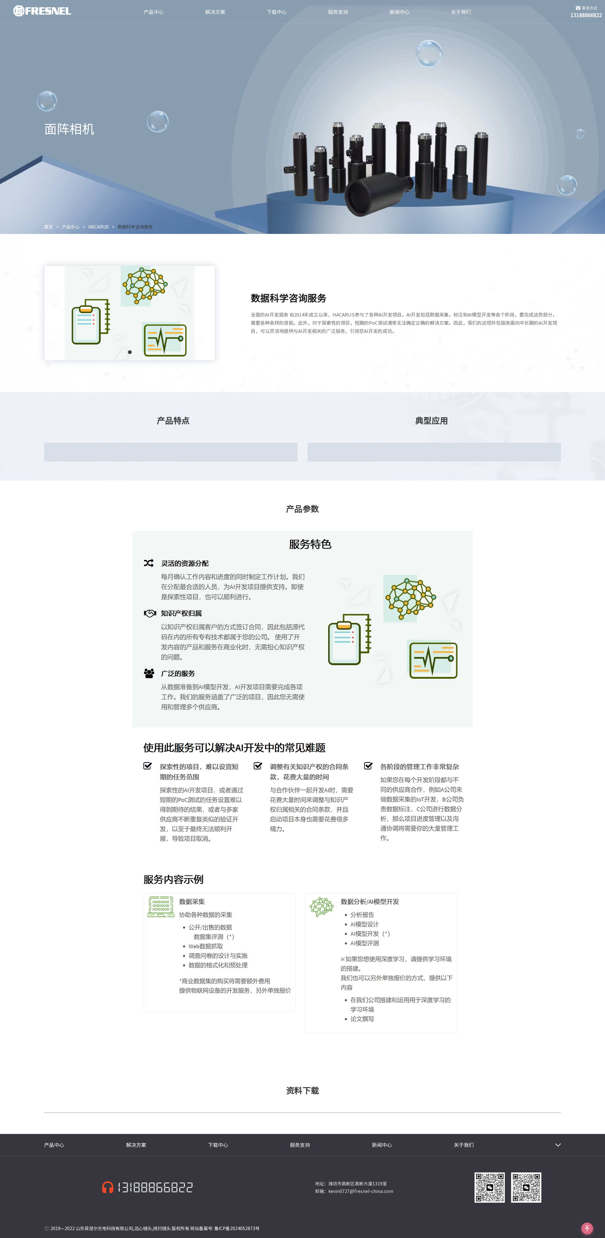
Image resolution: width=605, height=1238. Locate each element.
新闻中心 (399, 12)
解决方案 (215, 12)
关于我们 (461, 12)
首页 (48, 227)
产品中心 (154, 12)
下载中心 (277, 12)
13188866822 (155, 1187)
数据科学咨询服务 (135, 227)
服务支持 (338, 12)
